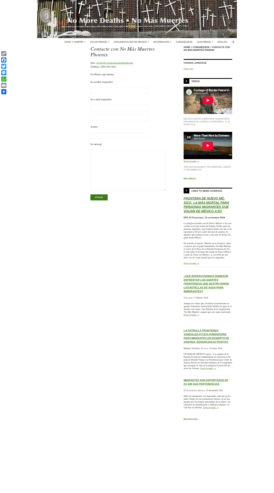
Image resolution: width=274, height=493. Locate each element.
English (222, 42)
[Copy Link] (4, 53)
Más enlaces (192, 419)
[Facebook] (4, 60)
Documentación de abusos (130, 42)
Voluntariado (98, 42)
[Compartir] (4, 92)
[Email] (4, 85)
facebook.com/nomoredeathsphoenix (114, 62)
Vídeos (195, 81)
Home (187, 47)
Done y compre (74, 42)
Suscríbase (204, 42)
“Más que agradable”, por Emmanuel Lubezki (207, 167)
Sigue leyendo (191, 161)
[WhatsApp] (4, 79)
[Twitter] (4, 66)
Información (161, 42)
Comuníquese (184, 42)
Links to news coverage (206, 191)
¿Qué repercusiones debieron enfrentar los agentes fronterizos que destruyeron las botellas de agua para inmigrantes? (206, 284)
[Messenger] (4, 72)
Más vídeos (191, 179)
